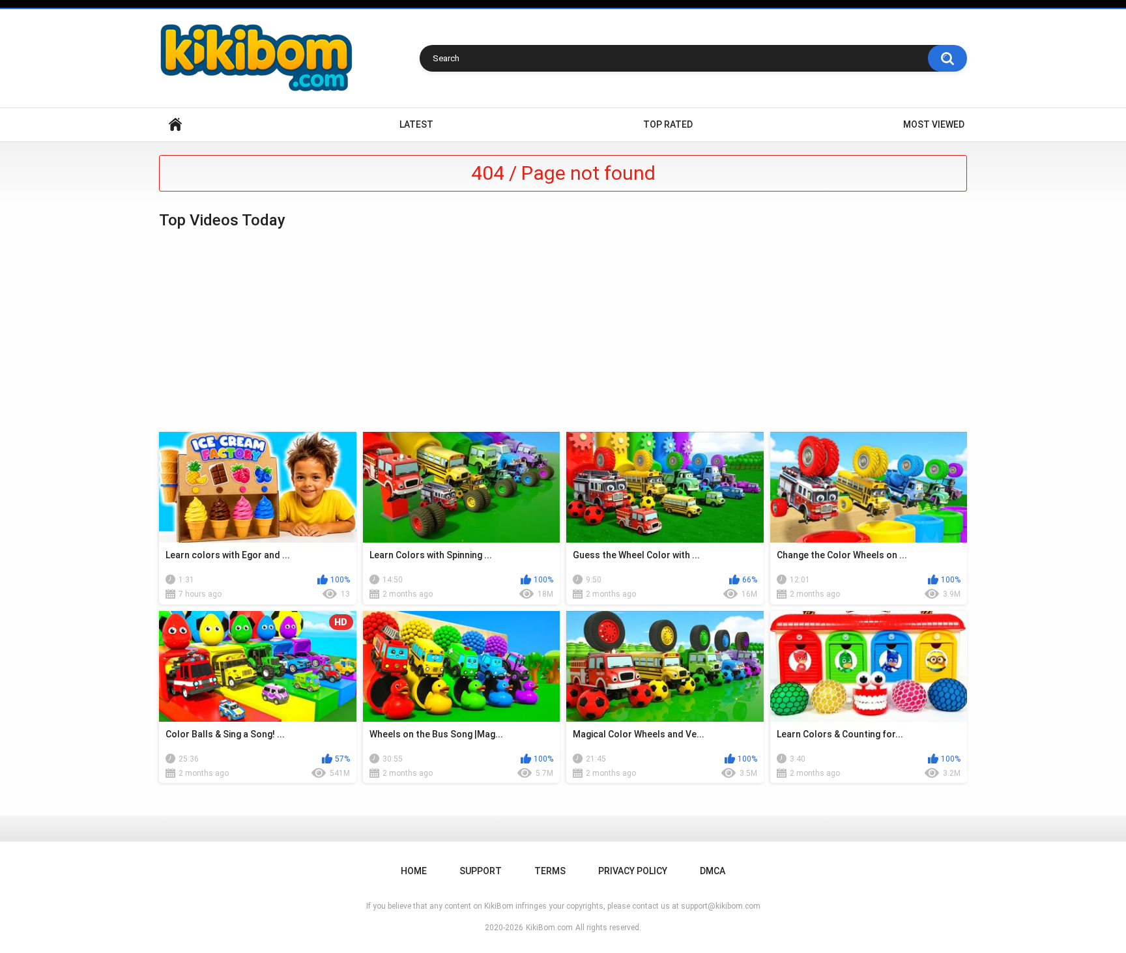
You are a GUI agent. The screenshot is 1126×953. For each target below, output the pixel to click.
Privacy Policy (632, 871)
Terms (550, 871)
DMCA (712, 871)
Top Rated (668, 124)
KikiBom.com (549, 927)
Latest (416, 124)
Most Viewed (933, 124)
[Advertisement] (563, 331)
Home (175, 124)
